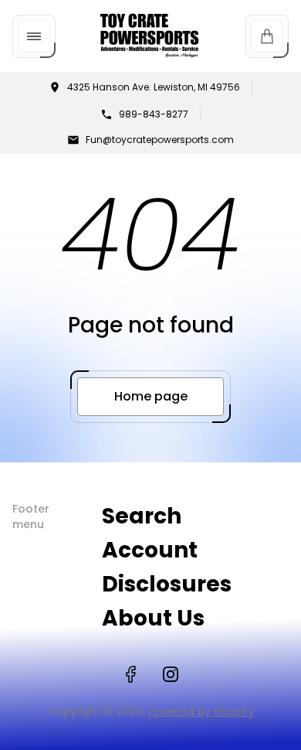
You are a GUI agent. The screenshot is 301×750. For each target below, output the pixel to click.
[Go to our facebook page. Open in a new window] (130, 674)
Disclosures (167, 584)
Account (150, 550)
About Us (153, 618)
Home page (151, 396)
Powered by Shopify (201, 711)
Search (141, 516)
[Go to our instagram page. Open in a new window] (170, 674)
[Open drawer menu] (34, 36)
